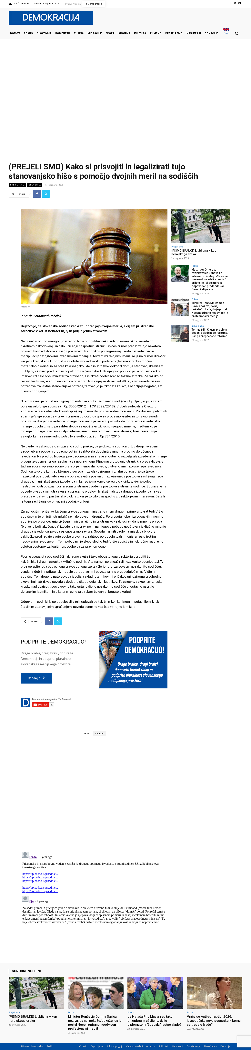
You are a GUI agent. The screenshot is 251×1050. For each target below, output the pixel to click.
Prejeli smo (17, 184)
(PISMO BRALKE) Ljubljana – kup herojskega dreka (193, 252)
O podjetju (97, 1046)
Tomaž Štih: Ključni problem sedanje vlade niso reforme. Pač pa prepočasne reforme (210, 333)
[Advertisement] (125, 78)
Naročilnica (210, 1046)
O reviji (83, 1046)
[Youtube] (239, 3)
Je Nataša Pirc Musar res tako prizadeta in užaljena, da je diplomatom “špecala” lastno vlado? (154, 1020)
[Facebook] (229, 3)
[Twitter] (235, 3)
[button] (236, 33)
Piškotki (163, 1046)
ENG (226, 33)
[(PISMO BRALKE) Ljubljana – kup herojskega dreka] (200, 226)
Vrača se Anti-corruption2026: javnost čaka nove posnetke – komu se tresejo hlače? (214, 1020)
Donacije (225, 1046)
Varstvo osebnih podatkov (141, 1046)
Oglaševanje (193, 1046)
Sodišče (99, 733)
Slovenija (35, 184)
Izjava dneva (198, 326)
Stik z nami (177, 1046)
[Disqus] (94, 794)
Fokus (195, 266)
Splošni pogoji (114, 1046)
